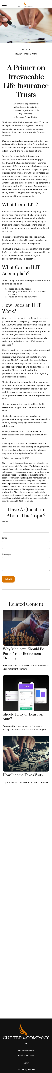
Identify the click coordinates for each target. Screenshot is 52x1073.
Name (5, 521)
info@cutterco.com (26, 1055)
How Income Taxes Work (23, 775)
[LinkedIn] (26, 1043)
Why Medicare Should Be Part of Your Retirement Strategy (23, 654)
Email (4, 538)
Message (6, 554)
